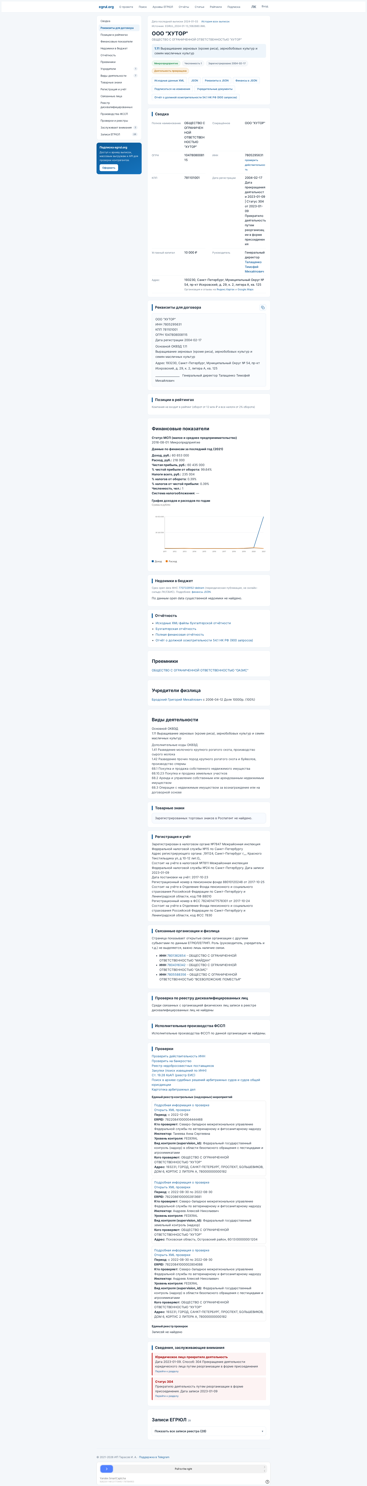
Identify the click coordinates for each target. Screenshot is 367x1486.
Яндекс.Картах (226, 289)
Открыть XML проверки (172, 1110)
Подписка (233, 6)
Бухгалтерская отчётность (176, 629)
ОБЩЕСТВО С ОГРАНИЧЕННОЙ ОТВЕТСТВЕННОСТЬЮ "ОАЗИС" (200, 670)
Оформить (108, 167)
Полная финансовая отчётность (180, 634)
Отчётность (108, 55)
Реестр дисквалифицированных (117, 105)
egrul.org (106, 7)
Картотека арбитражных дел (173, 1089)
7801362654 (176, 955)
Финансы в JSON (246, 80)
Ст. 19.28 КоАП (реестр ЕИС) (173, 1075)
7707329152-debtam (191, 587)
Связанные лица (111, 96)
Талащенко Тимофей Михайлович (254, 266)
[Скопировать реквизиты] (263, 307)
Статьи (199, 6)
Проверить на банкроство (172, 1061)
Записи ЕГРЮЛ (118, 134)
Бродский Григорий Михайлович (177, 699)
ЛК (253, 7)
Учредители (118, 68)
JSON (194, 80)
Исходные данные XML (169, 80)
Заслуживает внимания (118, 127)
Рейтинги (216, 6)
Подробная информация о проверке (181, 1105)
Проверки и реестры (114, 120)
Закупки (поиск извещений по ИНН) (179, 1070)
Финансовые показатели (116, 41)
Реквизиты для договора (117, 27)
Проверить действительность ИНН (178, 1056)
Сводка (105, 21)
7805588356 (176, 974)
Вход (265, 6)
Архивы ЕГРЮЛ (163, 6)
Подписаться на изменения (172, 88)
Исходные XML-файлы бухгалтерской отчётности (193, 623)
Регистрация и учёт (113, 89)
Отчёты (184, 6)
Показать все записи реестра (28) (209, 1431)
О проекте (126, 6)
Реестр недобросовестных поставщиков (183, 1066)
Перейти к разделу (167, 1371)
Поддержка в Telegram (154, 1457)
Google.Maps (245, 289)
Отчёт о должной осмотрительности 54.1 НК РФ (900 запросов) (195, 97)
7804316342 (176, 965)
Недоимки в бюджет (114, 48)
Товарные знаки (111, 82)
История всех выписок (215, 21)
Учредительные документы (214, 88)
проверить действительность (255, 165)
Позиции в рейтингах (114, 34)
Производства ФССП (114, 113)
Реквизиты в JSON (217, 80)
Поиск (143, 6)
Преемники (108, 61)
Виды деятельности (118, 75)
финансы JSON (201, 591)
